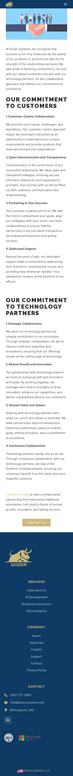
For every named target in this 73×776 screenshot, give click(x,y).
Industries (37, 642)
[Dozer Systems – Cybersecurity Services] (9, 4)
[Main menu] (65, 4)
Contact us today (17, 494)
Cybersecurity (36, 590)
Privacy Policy (36, 670)
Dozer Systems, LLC (37, 770)
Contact (36, 663)
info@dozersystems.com (27, 702)
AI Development (37, 597)
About (36, 636)
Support (36, 656)
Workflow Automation (37, 604)
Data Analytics (36, 611)
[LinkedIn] (8, 720)
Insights (36, 649)
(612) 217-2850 (20, 695)
